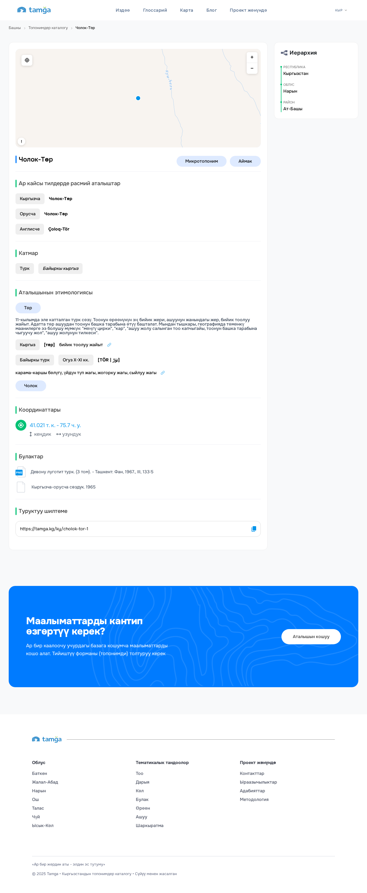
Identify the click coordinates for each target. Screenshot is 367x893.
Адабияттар (252, 791)
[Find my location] (26, 60)
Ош (35, 799)
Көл (140, 791)
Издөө (123, 10)
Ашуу (141, 817)
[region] (138, 98)
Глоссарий (155, 10)
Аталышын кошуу (311, 636)
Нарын (39, 791)
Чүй (36, 817)
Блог (211, 10)
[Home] (34, 10)
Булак (142, 799)
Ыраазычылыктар (258, 782)
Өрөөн (143, 808)
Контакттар (252, 773)
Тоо (139, 773)
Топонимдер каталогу (48, 27)
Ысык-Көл (43, 825)
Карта (186, 10)
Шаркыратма (150, 825)
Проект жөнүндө (248, 10)
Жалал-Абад (45, 782)
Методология (254, 799)
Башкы (15, 27)
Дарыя (142, 782)
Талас (38, 808)
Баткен (39, 773)
